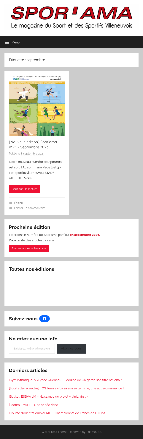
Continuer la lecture (24, 189)
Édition (18, 203)
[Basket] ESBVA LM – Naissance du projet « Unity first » (48, 396)
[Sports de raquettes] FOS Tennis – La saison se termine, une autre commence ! (66, 388)
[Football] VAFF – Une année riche (33, 405)
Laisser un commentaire (29, 208)
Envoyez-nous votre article (29, 248)
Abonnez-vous (71, 348)
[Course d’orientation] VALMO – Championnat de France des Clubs (57, 413)
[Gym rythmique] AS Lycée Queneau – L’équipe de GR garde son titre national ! (65, 380)
